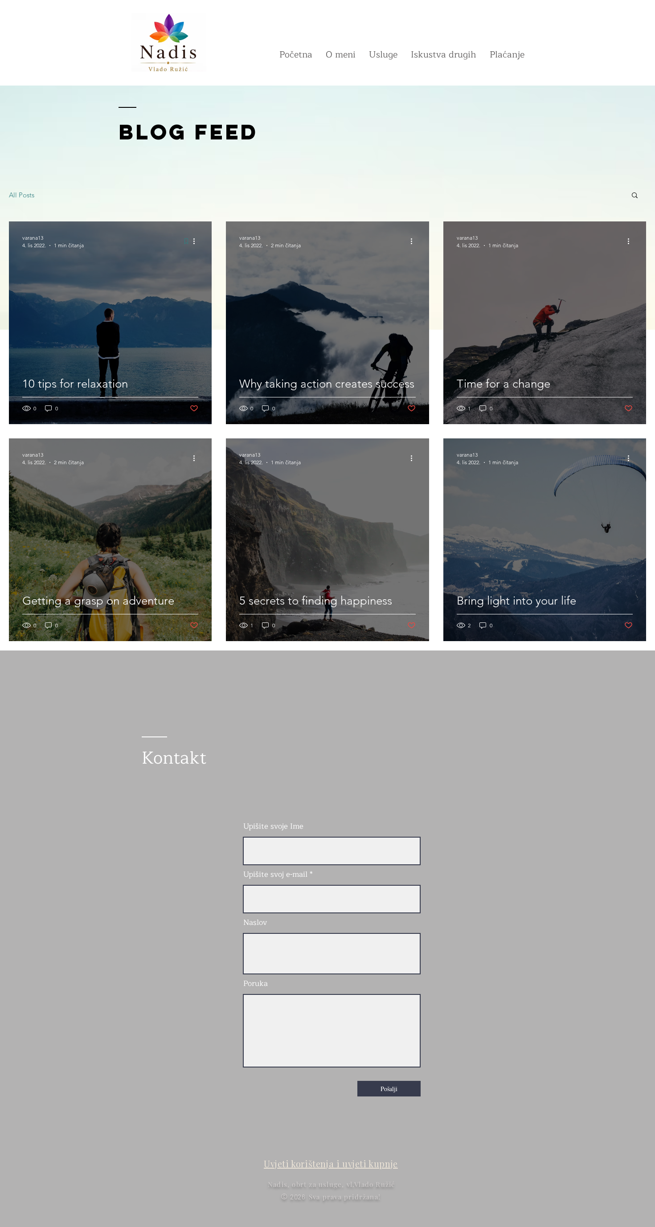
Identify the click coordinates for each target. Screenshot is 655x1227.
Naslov (255, 922)
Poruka (255, 983)
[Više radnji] (197, 241)
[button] (634, 195)
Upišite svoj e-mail (275, 874)
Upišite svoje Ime (273, 826)
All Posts (21, 195)
